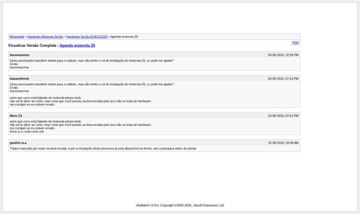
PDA (295, 42)
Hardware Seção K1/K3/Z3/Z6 (86, 36)
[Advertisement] (180, 19)
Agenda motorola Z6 (77, 45)
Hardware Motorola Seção (45, 36)
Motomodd (17, 36)
